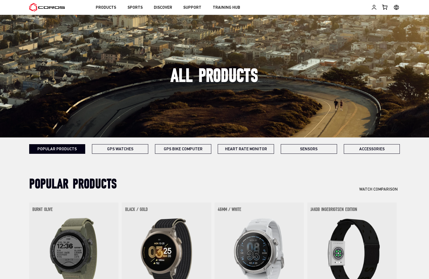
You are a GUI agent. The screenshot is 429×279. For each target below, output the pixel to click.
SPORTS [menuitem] (135, 8)
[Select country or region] (396, 7)
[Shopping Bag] (385, 7)
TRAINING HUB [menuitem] (226, 8)
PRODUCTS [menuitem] (106, 8)
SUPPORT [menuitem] (192, 8)
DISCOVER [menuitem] (163, 8)
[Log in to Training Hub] (374, 7)
